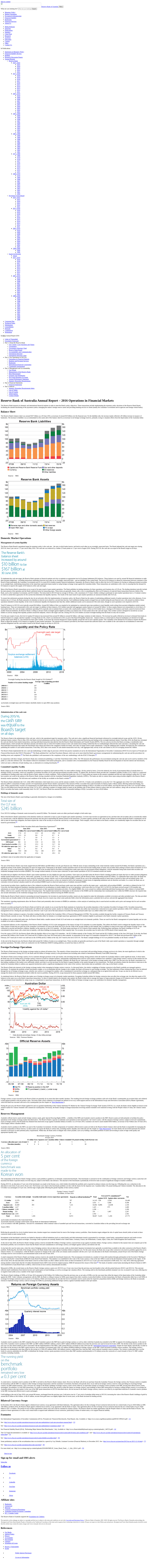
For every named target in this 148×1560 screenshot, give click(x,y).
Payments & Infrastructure (13, 16)
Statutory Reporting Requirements (20, 381)
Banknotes (8, 20)
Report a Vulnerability (12, 1547)
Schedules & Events (11, 1543)
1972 (18, 170)
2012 (18, 90)
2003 (18, 108)
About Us (8, 23)
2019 (18, 77)
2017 (18, 81)
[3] (96, 755)
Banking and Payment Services (19, 361)
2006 (18, 103)
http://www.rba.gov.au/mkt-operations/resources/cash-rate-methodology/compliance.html (32, 1426)
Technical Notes (10, 323)
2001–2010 (16, 94)
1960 (18, 194)
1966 (18, 183)
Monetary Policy (10, 12)
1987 (18, 141)
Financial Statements (15, 385)
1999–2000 (16, 248)
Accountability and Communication (20, 352)
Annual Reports (10, 59)
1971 (18, 172)
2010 (18, 95)
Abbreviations (13, 394)
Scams (7, 1548)
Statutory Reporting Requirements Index (22, 388)
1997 (18, 121)
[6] (16, 822)
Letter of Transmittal (11, 339)
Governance (13, 346)
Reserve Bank (13, 61)
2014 (18, 86)
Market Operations (11, 14)
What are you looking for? (9, 9)
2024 (18, 66)
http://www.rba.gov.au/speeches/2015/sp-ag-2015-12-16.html (122, 1441)
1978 (18, 159)
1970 (18, 176)
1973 (18, 168)
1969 (18, 177)
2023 (18, 68)
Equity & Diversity (15, 254)
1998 (18, 119)
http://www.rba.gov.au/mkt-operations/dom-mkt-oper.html (22, 1445)
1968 (18, 179)
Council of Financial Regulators (15, 1509)
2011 (18, 92)
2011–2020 (16, 74)
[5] (70, 778)
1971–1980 (16, 154)
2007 (18, 101)
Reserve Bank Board (15, 350)
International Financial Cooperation (20, 365)
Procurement (9, 1539)
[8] (134, 937)
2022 (18, 70)
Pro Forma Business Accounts (18, 377)
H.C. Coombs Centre (11, 1513)
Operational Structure (15, 354)
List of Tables (13, 390)
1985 (18, 145)
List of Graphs (13, 392)
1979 (18, 157)
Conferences (9, 330)
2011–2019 (16, 257)
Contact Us (8, 45)
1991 (18, 132)
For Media (8, 1532)
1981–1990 (16, 134)
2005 (18, 105)
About (15, 256)
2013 (18, 88)
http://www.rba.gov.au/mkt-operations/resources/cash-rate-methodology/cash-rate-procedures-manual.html (38, 1422)
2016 (18, 83)
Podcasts (7, 329)
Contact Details (14, 395)
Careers (7, 41)
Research (8, 36)
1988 (18, 139)
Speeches (8, 28)
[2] (21, 755)
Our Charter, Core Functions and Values (21, 344)
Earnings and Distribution (17, 375)
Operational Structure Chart (17, 355)
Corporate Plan (9, 321)
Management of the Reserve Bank (20, 372)
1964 (18, 186)
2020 (18, 75)
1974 (18, 166)
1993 (18, 128)
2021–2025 (16, 63)
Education (8, 39)
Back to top (8, 1453)
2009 (18, 97)
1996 (18, 123)
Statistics (7, 32)
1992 (18, 130)
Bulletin (7, 55)
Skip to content (5, 2)
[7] (12, 903)
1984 (18, 146)
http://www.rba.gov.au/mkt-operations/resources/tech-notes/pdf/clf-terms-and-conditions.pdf (59, 1433)
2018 (18, 79)
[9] (97, 1262)
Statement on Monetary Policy (14, 52)
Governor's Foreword (12, 341)
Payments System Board (16, 196)
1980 (18, 156)
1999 (18, 117)
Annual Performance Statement (19, 379)
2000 (18, 115)
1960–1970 (16, 174)
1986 (18, 143)
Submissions (9, 325)
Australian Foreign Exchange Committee (18, 1511)
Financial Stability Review (13, 54)
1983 (18, 148)
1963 (18, 188)
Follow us (6, 1466)
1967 (18, 181)
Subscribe (4, 1462)
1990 (18, 135)
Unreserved (8, 1506)
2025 (18, 64)
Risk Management (14, 374)
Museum (7, 1508)
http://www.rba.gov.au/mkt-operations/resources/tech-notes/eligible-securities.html (30, 1438)
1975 (18, 165)
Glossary (7, 1541)
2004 (18, 106)
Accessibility (9, 1538)
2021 (18, 72)
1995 (18, 125)
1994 (18, 126)
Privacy (7, 1536)
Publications (9, 30)
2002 (18, 110)
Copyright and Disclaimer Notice (75, 1520)
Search (34, 9)
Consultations (9, 327)
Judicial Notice (9, 1534)
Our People (12, 370)
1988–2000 (16, 296)
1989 (18, 137)
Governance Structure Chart (18, 348)
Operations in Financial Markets (19, 359)
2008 (18, 99)
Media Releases (10, 27)
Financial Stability (10, 18)
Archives (8, 38)
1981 (18, 152)
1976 (18, 163)
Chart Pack (8, 34)
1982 (18, 150)
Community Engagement (17, 366)
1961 (18, 192)
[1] (32, 752)
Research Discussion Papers (14, 57)
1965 (18, 185)
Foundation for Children (36, 1517)
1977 (18, 161)
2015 (18, 84)
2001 (18, 112)
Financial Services (10, 21)
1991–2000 (16, 114)
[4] (58, 762)
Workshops (8, 332)
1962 (18, 190)
